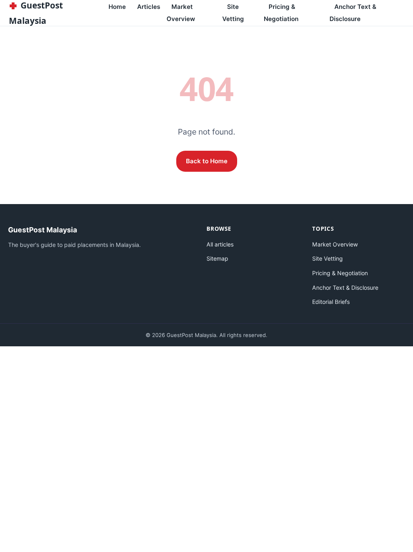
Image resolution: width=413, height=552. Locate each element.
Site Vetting (233, 13)
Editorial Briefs (331, 301)
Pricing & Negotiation (281, 13)
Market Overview (181, 13)
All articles (220, 244)
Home (117, 7)
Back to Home (206, 161)
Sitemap (217, 258)
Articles (148, 7)
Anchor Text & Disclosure (353, 13)
